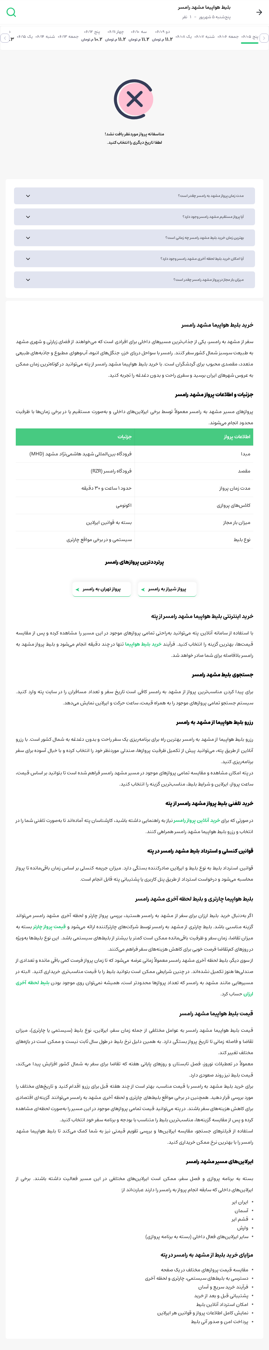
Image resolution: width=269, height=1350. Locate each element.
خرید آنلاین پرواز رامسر (197, 820)
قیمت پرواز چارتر (49, 927)
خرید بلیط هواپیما (143, 644)
